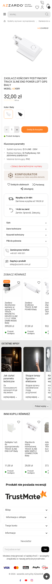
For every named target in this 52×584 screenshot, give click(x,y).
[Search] (46, 14)
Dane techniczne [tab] (13, 229)
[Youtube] (26, 580)
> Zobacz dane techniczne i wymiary (26, 166)
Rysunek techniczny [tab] (15, 235)
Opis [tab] (8, 222)
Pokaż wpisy (40, 406)
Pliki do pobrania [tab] (13, 241)
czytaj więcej (9, 397)
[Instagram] (32, 580)
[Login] (42, 7)
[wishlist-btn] (18, 282)
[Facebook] (20, 580)
